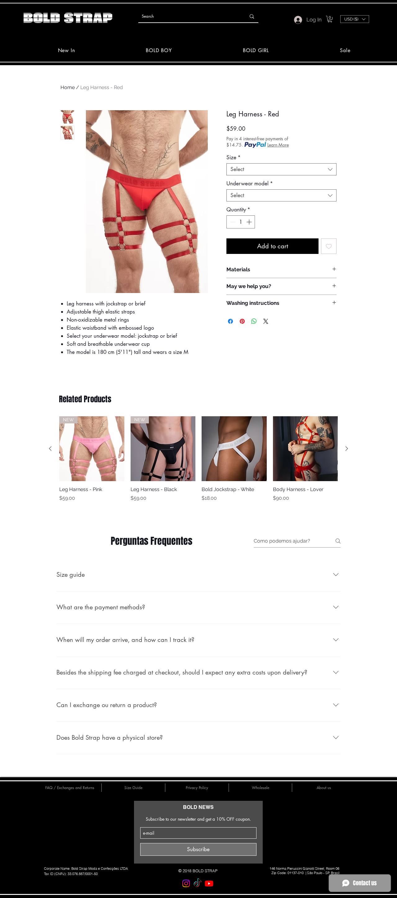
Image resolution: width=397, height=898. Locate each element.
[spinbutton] (241, 222)
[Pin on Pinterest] (242, 321)
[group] (198, 462)
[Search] (251, 16)
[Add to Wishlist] (329, 246)
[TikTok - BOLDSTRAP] (198, 883)
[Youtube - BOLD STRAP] (209, 883)
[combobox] (281, 169)
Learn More (278, 145)
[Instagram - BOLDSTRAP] (186, 883)
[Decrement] (232, 222)
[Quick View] (234, 448)
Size (233, 157)
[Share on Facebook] (230, 321)
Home (67, 87)
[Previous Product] (50, 448)
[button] (330, 19)
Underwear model (249, 183)
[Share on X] (266, 321)
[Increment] (249, 222)
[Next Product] (346, 448)
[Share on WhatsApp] (254, 321)
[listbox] (354, 19)
